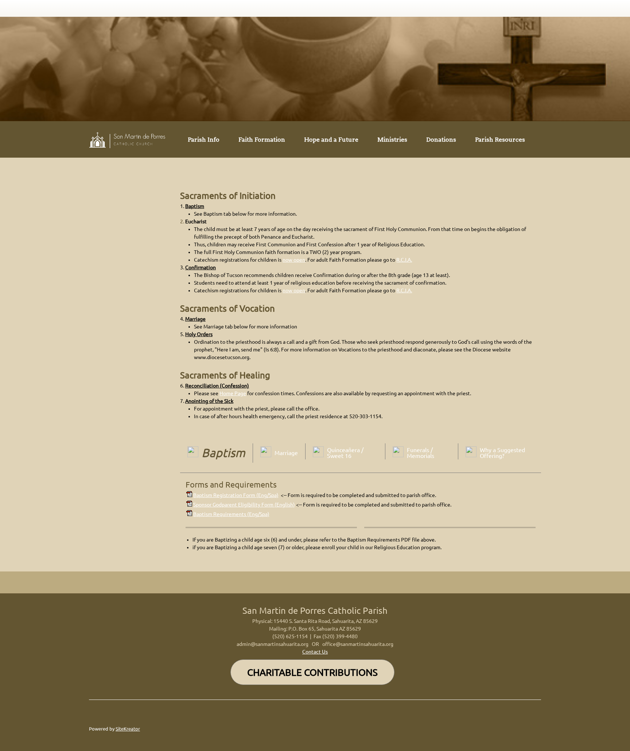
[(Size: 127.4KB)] (189, 495)
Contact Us (315, 652)
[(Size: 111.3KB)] (189, 514)
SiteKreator (128, 728)
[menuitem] (203, 141)
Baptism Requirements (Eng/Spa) (231, 514)
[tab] (216, 454)
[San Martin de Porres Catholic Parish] (129, 139)
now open (294, 260)
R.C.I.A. (404, 260)
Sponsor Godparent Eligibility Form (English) (244, 505)
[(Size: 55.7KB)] (189, 505)
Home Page (232, 393)
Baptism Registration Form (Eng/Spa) (236, 495)
